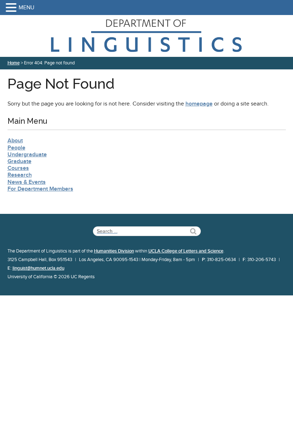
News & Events (27, 182)
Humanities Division (114, 251)
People (16, 147)
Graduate (19, 161)
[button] (12, 8)
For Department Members (40, 189)
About (15, 140)
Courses (18, 168)
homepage (199, 103)
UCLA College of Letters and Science (185, 251)
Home (14, 62)
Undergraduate (27, 154)
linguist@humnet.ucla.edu (38, 268)
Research (20, 175)
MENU (26, 7)
